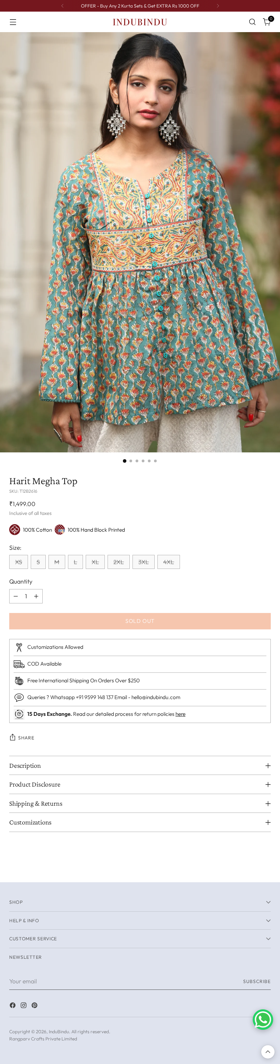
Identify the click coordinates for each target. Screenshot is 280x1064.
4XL (168, 562)
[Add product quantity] (36, 596)
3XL (143, 562)
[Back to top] (268, 1052)
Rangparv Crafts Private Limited (43, 1039)
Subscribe (257, 981)
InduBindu (59, 1031)
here (180, 713)
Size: (15, 547)
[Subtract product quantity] (16, 596)
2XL (118, 562)
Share (26, 738)
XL (95, 562)
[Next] (217, 6)
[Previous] (62, 6)
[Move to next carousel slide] (265, 869)
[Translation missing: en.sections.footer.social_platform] (13, 1006)
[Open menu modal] (13, 22)
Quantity (20, 581)
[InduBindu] (140, 21)
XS (18, 562)
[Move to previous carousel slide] (249, 869)
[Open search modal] (253, 22)
